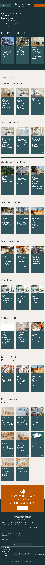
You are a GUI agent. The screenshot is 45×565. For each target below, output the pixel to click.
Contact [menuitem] (32, 529)
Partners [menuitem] (26, 537)
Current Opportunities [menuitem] (35, 527)
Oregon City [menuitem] (18, 533)
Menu (3, 5)
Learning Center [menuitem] (34, 522)
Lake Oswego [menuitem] (18, 528)
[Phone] (15, 553)
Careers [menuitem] (25, 535)
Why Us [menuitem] (25, 526)
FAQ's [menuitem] (25, 531)
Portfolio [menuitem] (10, 522)
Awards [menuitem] (25, 528)
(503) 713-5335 (8, 553)
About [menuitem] (25, 522)
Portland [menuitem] (17, 524)
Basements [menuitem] (4, 535)
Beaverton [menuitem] (17, 531)
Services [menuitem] (4, 522)
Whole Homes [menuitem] (5, 528)
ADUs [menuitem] (3, 533)
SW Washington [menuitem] (18, 535)
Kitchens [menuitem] (4, 524)
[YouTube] (29, 553)
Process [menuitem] (26, 524)
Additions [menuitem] (4, 531)
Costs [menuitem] (25, 539)
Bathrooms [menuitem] (4, 526)
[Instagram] (19, 553)
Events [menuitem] (25, 533)
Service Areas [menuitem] (18, 522)
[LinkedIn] (25, 553)
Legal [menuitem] (31, 524)
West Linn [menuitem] (17, 526)
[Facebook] (22, 553)
